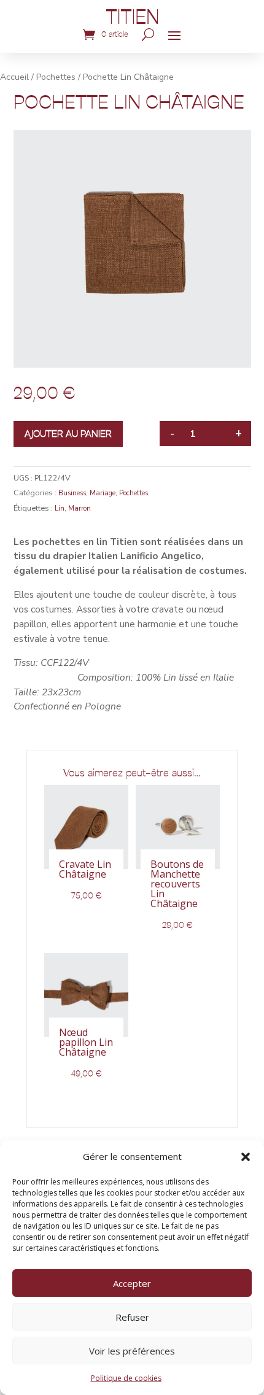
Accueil (14, 77)
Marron (79, 508)
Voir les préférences (132, 1351)
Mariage (102, 493)
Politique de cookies (126, 1378)
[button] (245, 1157)
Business (72, 493)
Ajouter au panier (68, 433)
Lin (59, 508)
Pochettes (56, 77)
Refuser (132, 1317)
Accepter (132, 1283)
